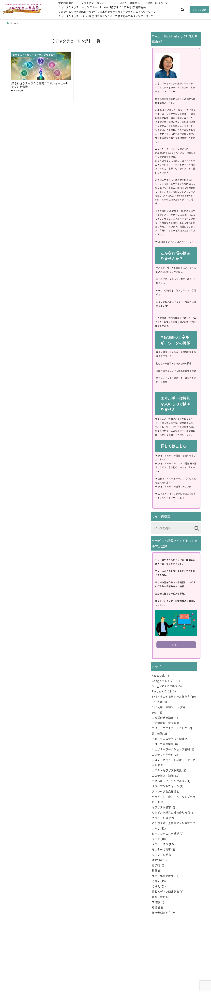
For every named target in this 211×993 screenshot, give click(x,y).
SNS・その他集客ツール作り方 (171, 696)
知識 (154, 907)
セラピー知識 (160, 818)
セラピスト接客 (161, 807)
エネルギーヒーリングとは (170, 497)
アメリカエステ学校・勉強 (168, 739)
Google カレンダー (164, 681)
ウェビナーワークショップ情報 (171, 749)
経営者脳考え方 (161, 913)
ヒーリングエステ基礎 (165, 834)
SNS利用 (157, 702)
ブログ (156, 839)
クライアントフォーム (165, 786)
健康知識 (157, 860)
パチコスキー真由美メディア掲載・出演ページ (141, 2)
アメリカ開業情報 (163, 744)
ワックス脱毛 (160, 855)
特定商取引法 (66, 2)
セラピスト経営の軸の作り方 (169, 812)
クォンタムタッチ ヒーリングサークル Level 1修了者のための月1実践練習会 (102, 7)
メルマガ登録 (199, 9)
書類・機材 (159, 897)
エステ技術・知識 (163, 776)
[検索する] (196, 528)
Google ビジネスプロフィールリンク (176, 241)
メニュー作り (160, 844)
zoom (155, 712)
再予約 (156, 865)
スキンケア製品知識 (164, 791)
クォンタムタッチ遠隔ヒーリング (174, 486)
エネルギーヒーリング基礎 (168, 781)
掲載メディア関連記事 (165, 892)
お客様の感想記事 (163, 718)
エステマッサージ (163, 754)
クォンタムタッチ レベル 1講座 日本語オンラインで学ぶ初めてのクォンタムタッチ (105, 16)
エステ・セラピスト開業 (167, 770)
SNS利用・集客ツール (165, 707)
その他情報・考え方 (164, 723)
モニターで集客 (161, 849)
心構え (156, 881)
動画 (154, 870)
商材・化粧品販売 (163, 876)
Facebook (158, 675)
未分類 (156, 902)
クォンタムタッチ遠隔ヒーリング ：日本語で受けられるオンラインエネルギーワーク (107, 11)
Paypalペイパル (162, 691)
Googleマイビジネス (165, 686)
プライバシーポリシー (94, 2)
